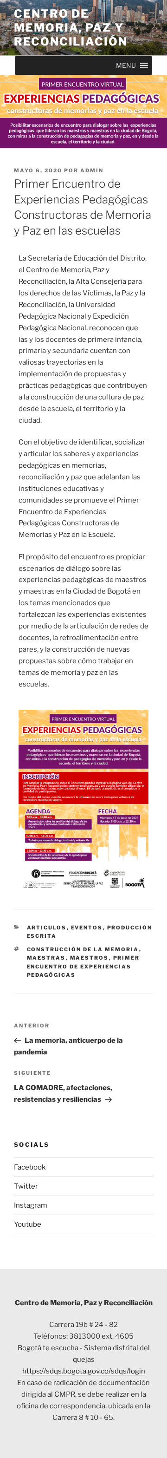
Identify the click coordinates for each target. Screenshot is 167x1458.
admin (91, 170)
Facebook (29, 1167)
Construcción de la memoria (83, 949)
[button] (126, 65)
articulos (47, 927)
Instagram (30, 1205)
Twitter (26, 1186)
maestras (46, 958)
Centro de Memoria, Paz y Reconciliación (71, 27)
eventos (87, 927)
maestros (89, 958)
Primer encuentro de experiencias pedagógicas (83, 966)
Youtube (27, 1224)
